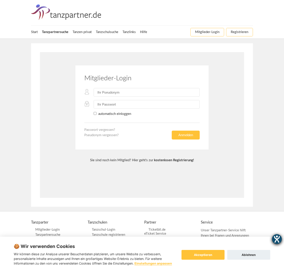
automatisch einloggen (114, 114)
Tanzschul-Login (103, 229)
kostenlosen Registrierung (173, 160)
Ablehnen (249, 255)
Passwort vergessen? (99, 130)
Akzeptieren (203, 255)
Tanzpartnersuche (47, 234)
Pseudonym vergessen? (101, 135)
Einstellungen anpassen (153, 263)
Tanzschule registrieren (108, 234)
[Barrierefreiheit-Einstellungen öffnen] (277, 239)
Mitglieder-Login (47, 229)
